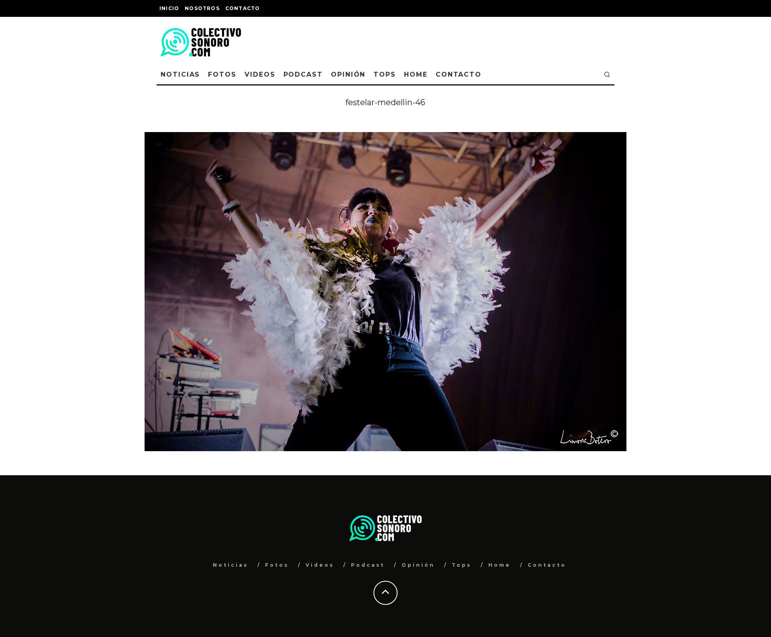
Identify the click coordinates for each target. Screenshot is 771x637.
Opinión (348, 74)
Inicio (169, 8)
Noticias (180, 74)
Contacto (242, 8)
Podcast (303, 74)
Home (416, 74)
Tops (384, 74)
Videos (260, 74)
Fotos (222, 74)
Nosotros (202, 8)
